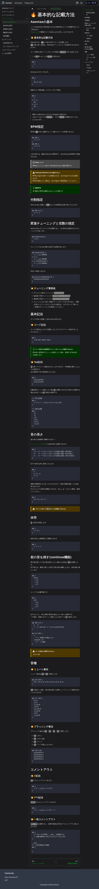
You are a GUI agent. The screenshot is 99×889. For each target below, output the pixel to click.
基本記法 (87, 33)
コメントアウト (89, 62)
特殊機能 (6, 36)
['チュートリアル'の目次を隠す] (27, 18)
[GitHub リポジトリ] (77, 3)
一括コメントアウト (90, 72)
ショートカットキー (9, 50)
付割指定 (87, 20)
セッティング (6, 39)
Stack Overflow (10, 877)
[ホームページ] (32, 8)
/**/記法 (88, 68)
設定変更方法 (7, 43)
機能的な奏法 (7, 32)
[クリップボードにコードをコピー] (77, 61)
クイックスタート (8, 15)
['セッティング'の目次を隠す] (27, 39)
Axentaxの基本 (89, 10)
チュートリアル (7, 18)
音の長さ (87, 41)
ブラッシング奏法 (90, 58)
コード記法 (89, 35)
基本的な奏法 (7, 25)
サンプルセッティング (11, 46)
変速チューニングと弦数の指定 (90, 24)
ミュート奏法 (90, 54)
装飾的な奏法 (7, 29)
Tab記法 (88, 38)
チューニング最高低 (90, 29)
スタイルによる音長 (39, 444)
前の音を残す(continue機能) (89, 48)
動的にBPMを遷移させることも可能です (49, 191)
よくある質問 (6, 53)
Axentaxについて (8, 8)
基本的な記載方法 (9, 22)
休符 (86, 44)
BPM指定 (87, 17)
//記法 (88, 65)
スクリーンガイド (8, 12)
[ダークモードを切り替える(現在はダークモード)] (81, 2)
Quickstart (18, 3)
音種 (86, 52)
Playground (29, 3)
